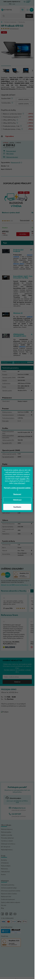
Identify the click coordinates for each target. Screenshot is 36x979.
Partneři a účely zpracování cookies (17, 488)
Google (22, 479)
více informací (19, 483)
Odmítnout (17, 500)
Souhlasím (17, 507)
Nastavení (17, 494)
